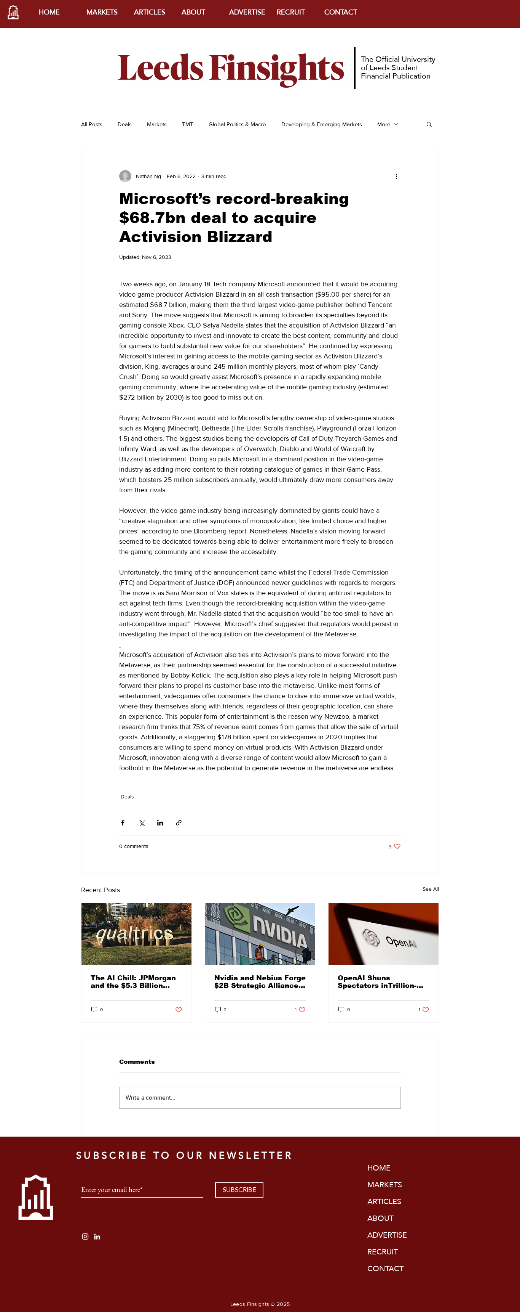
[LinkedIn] (97, 1236)
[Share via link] (178, 822)
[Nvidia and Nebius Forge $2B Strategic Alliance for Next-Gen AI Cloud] (260, 934)
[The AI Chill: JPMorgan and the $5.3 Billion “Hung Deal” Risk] (136, 934)
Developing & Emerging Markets (321, 124)
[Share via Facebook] (122, 822)
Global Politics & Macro (237, 124)
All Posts (91, 124)
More (383, 124)
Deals (125, 124)
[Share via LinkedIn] (160, 822)
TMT (187, 124)
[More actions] (396, 176)
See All (431, 889)
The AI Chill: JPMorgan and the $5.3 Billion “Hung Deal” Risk (133, 981)
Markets (157, 124)
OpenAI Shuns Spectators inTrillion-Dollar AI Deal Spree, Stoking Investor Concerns (377, 981)
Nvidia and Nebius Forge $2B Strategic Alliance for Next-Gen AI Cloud (260, 981)
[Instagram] (85, 1236)
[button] (429, 124)
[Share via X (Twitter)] (141, 822)
